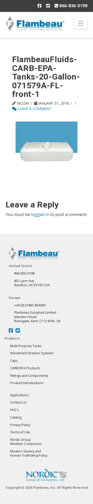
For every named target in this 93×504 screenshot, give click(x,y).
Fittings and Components (29, 375)
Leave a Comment (34, 108)
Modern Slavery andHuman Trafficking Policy (28, 453)
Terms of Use (20, 432)
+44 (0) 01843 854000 (29, 305)
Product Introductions (26, 383)
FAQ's (14, 410)
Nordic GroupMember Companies (25, 441)
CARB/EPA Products (25, 368)
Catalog (15, 417)
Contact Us (18, 402)
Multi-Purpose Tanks (25, 346)
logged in (40, 214)
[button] (80, 23)
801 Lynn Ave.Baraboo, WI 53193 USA (32, 283)
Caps (14, 360)
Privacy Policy (20, 425)
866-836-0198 (72, 5)
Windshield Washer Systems (31, 353)
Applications (19, 395)
